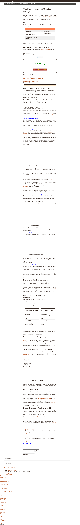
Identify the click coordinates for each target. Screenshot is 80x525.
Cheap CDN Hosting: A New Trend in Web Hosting (32, 77)
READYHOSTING (40, 57)
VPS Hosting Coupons (4, 494)
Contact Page (6, 473)
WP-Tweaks (10, 1)
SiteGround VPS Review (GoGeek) (6, 503)
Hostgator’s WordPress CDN (28, 44)
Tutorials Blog (31, 3)
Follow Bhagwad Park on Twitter (10, 466)
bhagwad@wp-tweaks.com (11, 470)
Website (35, 453)
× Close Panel (2, 524)
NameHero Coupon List (4, 480)
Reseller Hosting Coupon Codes (6, 491)
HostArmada (2, 512)
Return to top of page (8, 474)
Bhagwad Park (29, 435)
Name (35, 450)
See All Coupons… (3, 485)
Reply (26, 433)
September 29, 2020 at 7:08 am (30, 429)
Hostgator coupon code (45, 49)
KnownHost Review (3, 502)
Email (35, 451)
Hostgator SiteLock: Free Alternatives (30, 81)
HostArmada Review (3, 501)
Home (24, 7)
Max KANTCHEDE (30, 428)
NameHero (2, 513)
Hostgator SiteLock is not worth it (44, 398)
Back (1, 487)
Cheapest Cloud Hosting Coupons (6, 489)
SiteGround (2, 515)
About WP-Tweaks (3, 520)
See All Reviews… (3, 506)
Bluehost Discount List (4, 484)
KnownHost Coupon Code (4, 483)
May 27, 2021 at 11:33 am (29, 437)
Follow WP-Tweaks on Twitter (9, 467)
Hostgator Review (3, 498)
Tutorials (29, 416)
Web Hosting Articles (35, 416)
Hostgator (28, 7)
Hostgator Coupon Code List (5, 478)
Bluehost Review (3, 505)
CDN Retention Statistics (28, 79)
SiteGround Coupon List (4, 481)
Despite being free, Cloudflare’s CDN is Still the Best (33, 78)
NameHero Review (3, 499)
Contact (1, 522)
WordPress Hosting (3, 492)
